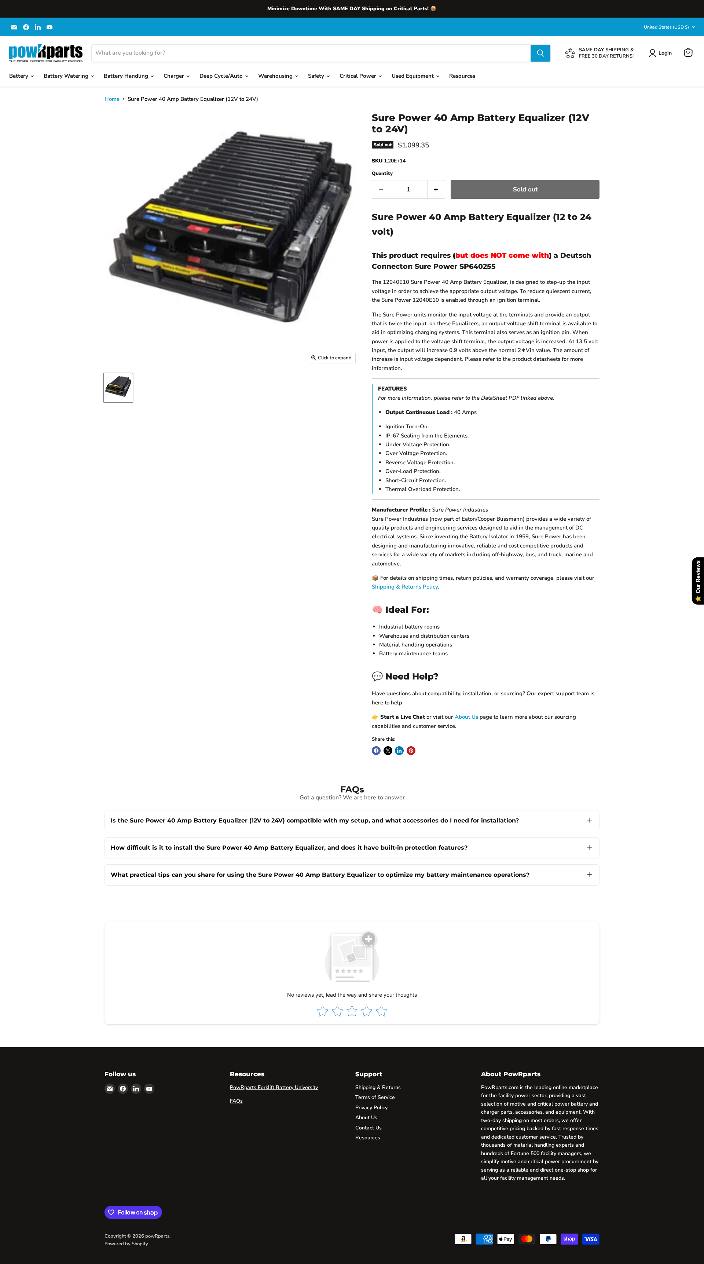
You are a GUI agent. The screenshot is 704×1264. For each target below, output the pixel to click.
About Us (466, 717)
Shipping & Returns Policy (405, 586)
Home (112, 99)
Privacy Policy (371, 1107)
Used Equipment (413, 76)
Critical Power (359, 76)
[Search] (540, 53)
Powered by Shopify (126, 1244)
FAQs (236, 1101)
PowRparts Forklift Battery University (274, 1087)
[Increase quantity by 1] (436, 189)
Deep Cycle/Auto (221, 76)
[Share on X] (388, 750)
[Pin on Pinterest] (411, 750)
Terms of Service (375, 1097)
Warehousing (276, 76)
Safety (317, 76)
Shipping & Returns (378, 1087)
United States (666, 27)
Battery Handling (127, 76)
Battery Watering (67, 76)
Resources (462, 76)
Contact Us (368, 1127)
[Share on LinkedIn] (399, 750)
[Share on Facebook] (376, 750)
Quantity (382, 173)
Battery (19, 76)
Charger (175, 76)
